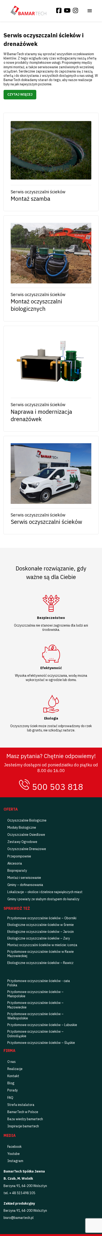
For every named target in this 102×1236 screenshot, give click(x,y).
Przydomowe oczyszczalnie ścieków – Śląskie (41, 1043)
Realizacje (15, 1069)
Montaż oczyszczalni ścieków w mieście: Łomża (42, 945)
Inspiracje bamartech (23, 1126)
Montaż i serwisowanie (24, 878)
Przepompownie (19, 856)
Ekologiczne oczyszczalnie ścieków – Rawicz (40, 963)
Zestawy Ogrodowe (22, 842)
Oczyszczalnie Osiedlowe (26, 834)
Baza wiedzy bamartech (25, 1119)
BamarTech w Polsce (22, 1112)
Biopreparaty (17, 870)
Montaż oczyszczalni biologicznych (36, 305)
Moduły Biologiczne (21, 827)
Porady (12, 1090)
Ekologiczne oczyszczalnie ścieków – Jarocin (40, 931)
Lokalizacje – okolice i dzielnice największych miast (45, 892)
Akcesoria (14, 863)
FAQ (10, 1097)
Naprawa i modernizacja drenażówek (41, 415)
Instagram (15, 1161)
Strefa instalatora (20, 1105)
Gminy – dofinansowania (25, 885)
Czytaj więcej (19, 94)
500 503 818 (57, 786)
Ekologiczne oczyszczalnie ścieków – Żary (38, 938)
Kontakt (13, 1076)
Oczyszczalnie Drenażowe (26, 849)
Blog (10, 1083)
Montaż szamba (30, 198)
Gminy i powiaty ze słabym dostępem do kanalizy (43, 899)
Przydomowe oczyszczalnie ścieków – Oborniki (41, 918)
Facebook (14, 1146)
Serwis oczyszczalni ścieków (46, 522)
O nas (11, 1062)
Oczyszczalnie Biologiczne (26, 820)
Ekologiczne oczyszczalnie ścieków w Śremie (40, 925)
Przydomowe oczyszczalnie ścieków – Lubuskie (42, 1025)
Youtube (13, 1154)
